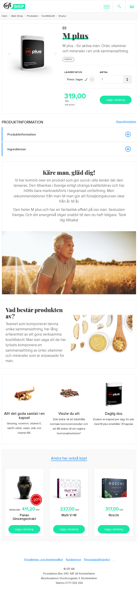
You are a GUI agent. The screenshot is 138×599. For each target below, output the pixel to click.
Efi (64, 28)
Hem (4, 15)
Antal (104, 72)
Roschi (114, 515)
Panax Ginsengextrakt (24, 517)
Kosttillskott (48, 15)
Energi (68, 59)
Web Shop (17, 15)
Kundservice (73, 559)
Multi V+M (68, 515)
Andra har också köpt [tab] (69, 458)
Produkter (32, 15)
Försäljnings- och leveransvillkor (43, 559)
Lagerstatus (73, 72)
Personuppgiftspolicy (97, 559)
